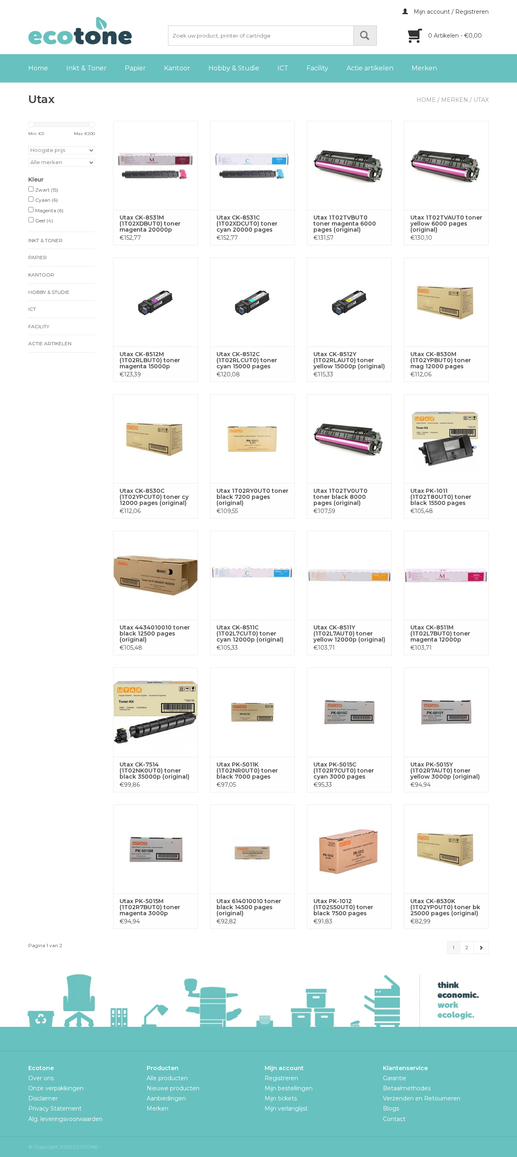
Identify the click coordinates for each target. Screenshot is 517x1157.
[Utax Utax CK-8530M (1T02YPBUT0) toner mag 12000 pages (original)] (446, 302)
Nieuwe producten (173, 1088)
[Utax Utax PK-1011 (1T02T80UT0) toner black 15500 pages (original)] (446, 438)
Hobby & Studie (233, 68)
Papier (135, 68)
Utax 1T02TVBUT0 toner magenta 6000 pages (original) (344, 224)
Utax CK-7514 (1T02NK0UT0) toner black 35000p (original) (154, 771)
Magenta (49, 210)
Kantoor (177, 68)
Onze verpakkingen (56, 1088)
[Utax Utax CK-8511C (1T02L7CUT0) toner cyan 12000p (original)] (252, 575)
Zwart (46, 190)
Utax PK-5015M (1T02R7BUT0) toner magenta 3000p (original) (150, 907)
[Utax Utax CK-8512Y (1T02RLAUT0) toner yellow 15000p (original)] (349, 302)
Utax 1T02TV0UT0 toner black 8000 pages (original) (340, 497)
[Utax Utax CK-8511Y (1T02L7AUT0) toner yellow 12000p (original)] (349, 575)
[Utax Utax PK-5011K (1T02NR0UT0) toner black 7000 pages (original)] (252, 711)
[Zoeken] (365, 35)
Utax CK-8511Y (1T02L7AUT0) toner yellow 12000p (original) (349, 634)
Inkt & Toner (86, 68)
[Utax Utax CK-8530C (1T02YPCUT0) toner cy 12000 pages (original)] (155, 438)
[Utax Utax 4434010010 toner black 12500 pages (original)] (155, 575)
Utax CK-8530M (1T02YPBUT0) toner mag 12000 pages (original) (440, 360)
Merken (424, 68)
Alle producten (167, 1078)
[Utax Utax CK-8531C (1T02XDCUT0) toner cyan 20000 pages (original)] (252, 165)
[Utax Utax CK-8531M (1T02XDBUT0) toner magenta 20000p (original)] (155, 165)
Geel (44, 220)
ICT (282, 68)
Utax (481, 99)
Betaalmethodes (407, 1088)
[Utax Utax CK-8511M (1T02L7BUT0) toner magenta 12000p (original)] (446, 575)
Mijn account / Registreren (450, 11)
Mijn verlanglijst (286, 1108)
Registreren (281, 1078)
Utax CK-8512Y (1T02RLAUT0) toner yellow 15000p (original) (349, 360)
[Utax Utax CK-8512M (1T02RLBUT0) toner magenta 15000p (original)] (155, 302)
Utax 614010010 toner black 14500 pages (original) (248, 907)
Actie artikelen (370, 68)
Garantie (394, 1078)
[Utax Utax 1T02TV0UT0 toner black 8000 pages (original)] (349, 438)
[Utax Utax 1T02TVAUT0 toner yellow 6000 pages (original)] (446, 165)
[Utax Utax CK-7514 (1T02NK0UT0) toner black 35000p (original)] (155, 711)
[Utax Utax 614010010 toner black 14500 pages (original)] (252, 848)
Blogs (391, 1108)
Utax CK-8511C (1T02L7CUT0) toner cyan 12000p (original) (250, 634)
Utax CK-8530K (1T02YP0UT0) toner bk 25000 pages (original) (445, 907)
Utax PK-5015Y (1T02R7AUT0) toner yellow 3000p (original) (445, 771)
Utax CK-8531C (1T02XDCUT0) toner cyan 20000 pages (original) (246, 224)
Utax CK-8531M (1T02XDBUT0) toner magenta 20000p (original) (150, 224)
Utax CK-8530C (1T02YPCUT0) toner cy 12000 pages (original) (154, 497)
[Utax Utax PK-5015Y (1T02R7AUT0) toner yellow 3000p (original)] (446, 711)
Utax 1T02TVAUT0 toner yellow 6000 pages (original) (446, 224)
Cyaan (46, 200)
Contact (394, 1119)
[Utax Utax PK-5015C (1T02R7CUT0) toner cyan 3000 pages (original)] (349, 711)
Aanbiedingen (166, 1098)
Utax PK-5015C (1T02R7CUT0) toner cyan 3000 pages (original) (343, 771)
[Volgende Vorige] (481, 948)
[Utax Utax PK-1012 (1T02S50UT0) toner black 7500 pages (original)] (349, 848)
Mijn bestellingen (289, 1088)
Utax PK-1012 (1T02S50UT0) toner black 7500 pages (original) (343, 907)
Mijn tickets (281, 1098)
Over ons (41, 1078)
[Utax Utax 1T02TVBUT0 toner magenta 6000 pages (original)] (349, 165)
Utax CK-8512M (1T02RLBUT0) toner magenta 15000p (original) (150, 360)
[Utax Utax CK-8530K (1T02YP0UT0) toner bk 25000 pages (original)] (446, 848)
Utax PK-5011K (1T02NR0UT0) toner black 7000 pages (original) (247, 771)
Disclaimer (43, 1098)
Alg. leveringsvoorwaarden (65, 1119)
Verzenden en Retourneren (421, 1098)
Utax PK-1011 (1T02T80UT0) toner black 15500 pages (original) (440, 497)
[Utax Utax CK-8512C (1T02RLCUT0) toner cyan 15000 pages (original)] (252, 302)
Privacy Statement (55, 1108)
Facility (317, 68)
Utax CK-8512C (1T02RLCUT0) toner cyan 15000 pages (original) (246, 360)
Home (38, 68)
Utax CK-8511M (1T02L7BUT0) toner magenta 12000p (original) (440, 634)
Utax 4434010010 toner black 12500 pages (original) (155, 634)
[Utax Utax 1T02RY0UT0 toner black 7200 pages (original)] (252, 438)
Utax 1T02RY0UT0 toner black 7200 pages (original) (252, 497)
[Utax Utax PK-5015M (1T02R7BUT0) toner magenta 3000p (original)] (155, 848)
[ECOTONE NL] (97, 30)
